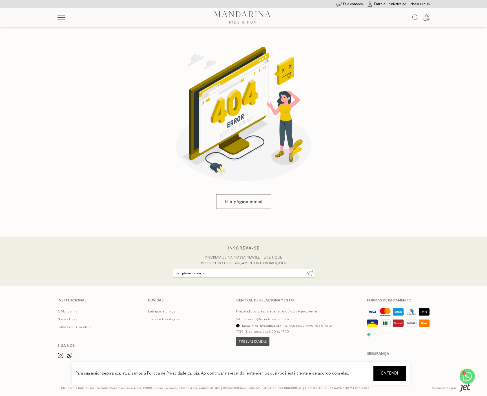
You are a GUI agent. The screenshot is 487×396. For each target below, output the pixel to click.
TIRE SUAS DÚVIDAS (253, 342)
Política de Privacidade (74, 327)
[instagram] (61, 355)
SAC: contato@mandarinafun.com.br (264, 319)
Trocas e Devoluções (164, 319)
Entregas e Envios (161, 311)
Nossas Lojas (67, 319)
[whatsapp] (70, 355)
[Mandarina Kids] (242, 17)
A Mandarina (67, 311)
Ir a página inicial (243, 201)
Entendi (389, 373)
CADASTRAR (310, 273)
